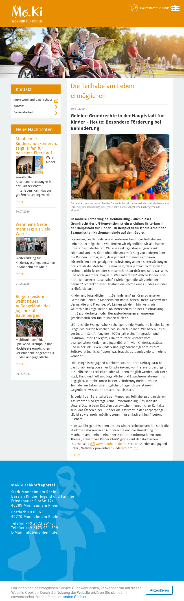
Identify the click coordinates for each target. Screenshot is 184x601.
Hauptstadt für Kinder (155, 8)
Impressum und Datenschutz (32, 99)
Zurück (75, 455)
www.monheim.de (109, 444)
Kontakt (18, 106)
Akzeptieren (159, 590)
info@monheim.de (41, 532)
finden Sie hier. (75, 596)
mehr (20, 202)
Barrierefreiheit (23, 112)
